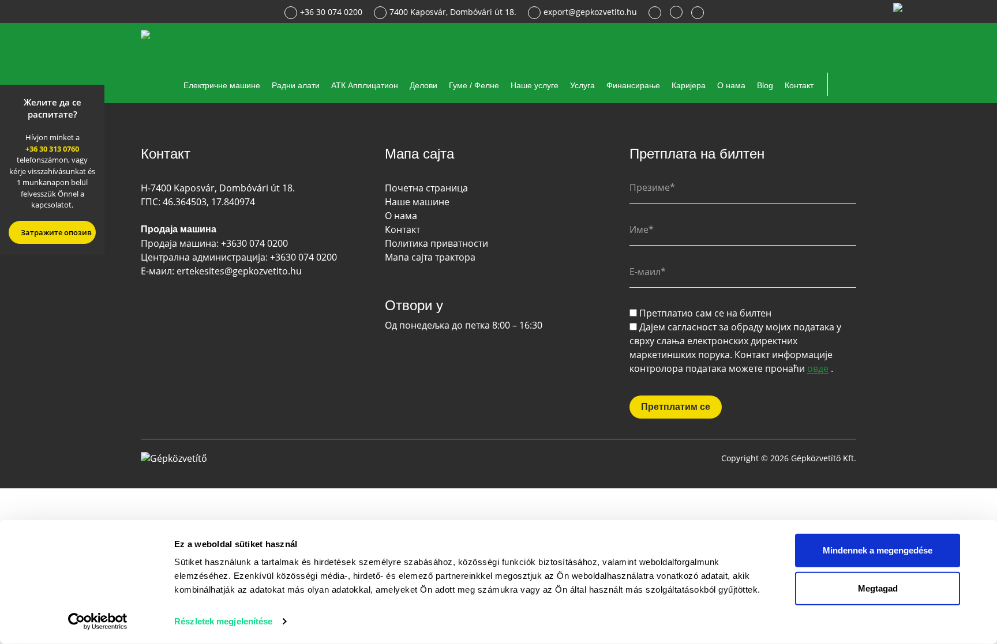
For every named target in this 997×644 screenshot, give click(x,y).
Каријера (689, 85)
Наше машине (417, 201)
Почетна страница (426, 188)
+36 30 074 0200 (331, 11)
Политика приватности (436, 243)
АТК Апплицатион (364, 85)
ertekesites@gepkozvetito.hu (239, 271)
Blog (765, 85)
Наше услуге (535, 85)
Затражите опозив (55, 232)
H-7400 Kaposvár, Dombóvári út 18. (218, 188)
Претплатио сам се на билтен (705, 313)
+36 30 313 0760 (52, 149)
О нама (731, 85)
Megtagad (878, 588)
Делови (423, 85)
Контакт (799, 85)
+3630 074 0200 (254, 243)
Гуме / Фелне (474, 85)
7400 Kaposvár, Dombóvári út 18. (452, 11)
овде (818, 369)
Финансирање (633, 85)
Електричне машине (221, 85)
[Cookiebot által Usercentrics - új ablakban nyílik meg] (97, 621)
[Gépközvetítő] (171, 39)
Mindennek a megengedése (877, 550)
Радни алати (296, 85)
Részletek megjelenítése (223, 621)
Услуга (582, 85)
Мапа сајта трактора (430, 257)
